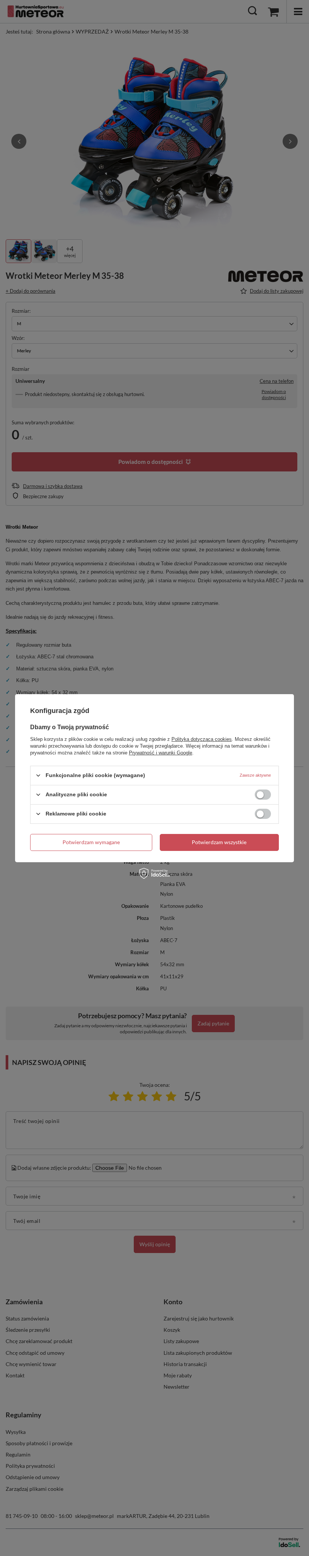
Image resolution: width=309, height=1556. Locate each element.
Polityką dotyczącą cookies (201, 739)
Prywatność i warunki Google (160, 752)
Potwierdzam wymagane (91, 842)
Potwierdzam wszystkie (219, 842)
